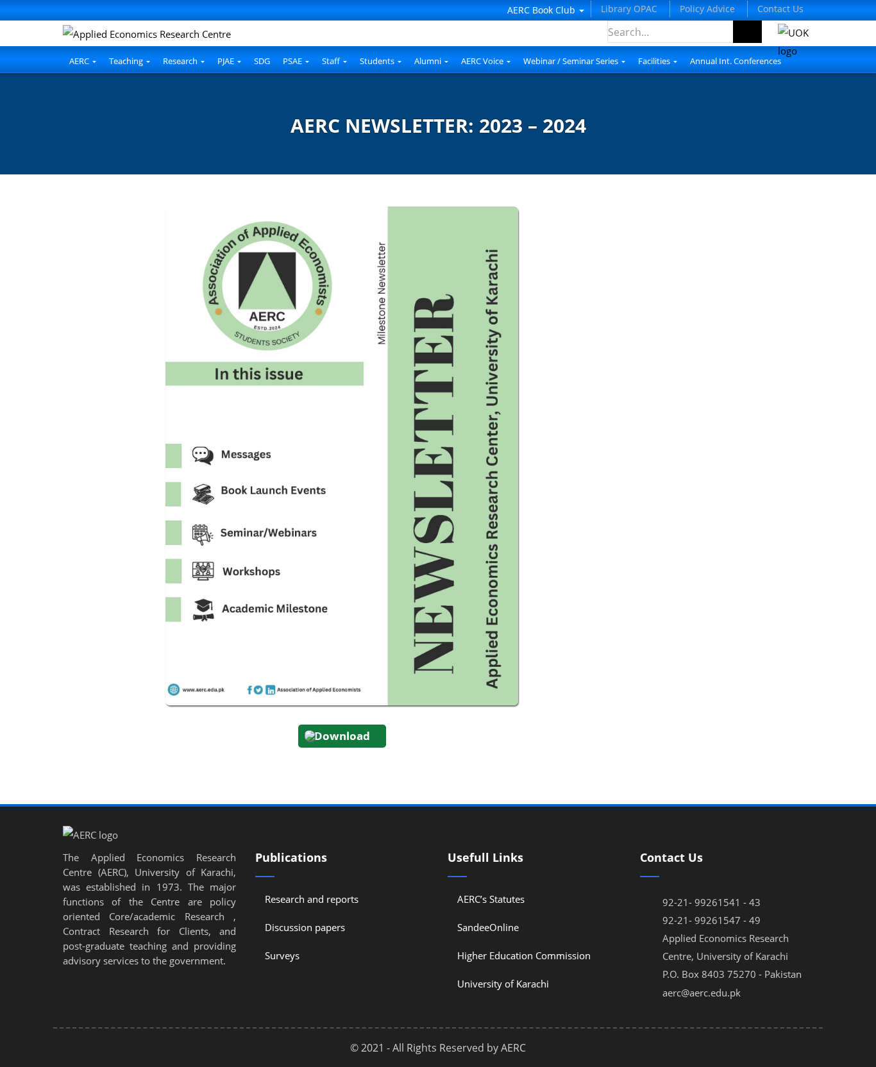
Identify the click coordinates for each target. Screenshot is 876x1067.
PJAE (226, 61)
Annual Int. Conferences (735, 61)
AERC (80, 61)
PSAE (293, 61)
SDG (262, 61)
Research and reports (311, 899)
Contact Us (780, 9)
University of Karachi (503, 983)
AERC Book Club (542, 10)
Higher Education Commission (524, 955)
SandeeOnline (488, 927)
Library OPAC (629, 9)
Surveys (282, 955)
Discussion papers (305, 927)
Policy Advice (707, 9)
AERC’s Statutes (491, 899)
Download (342, 735)
